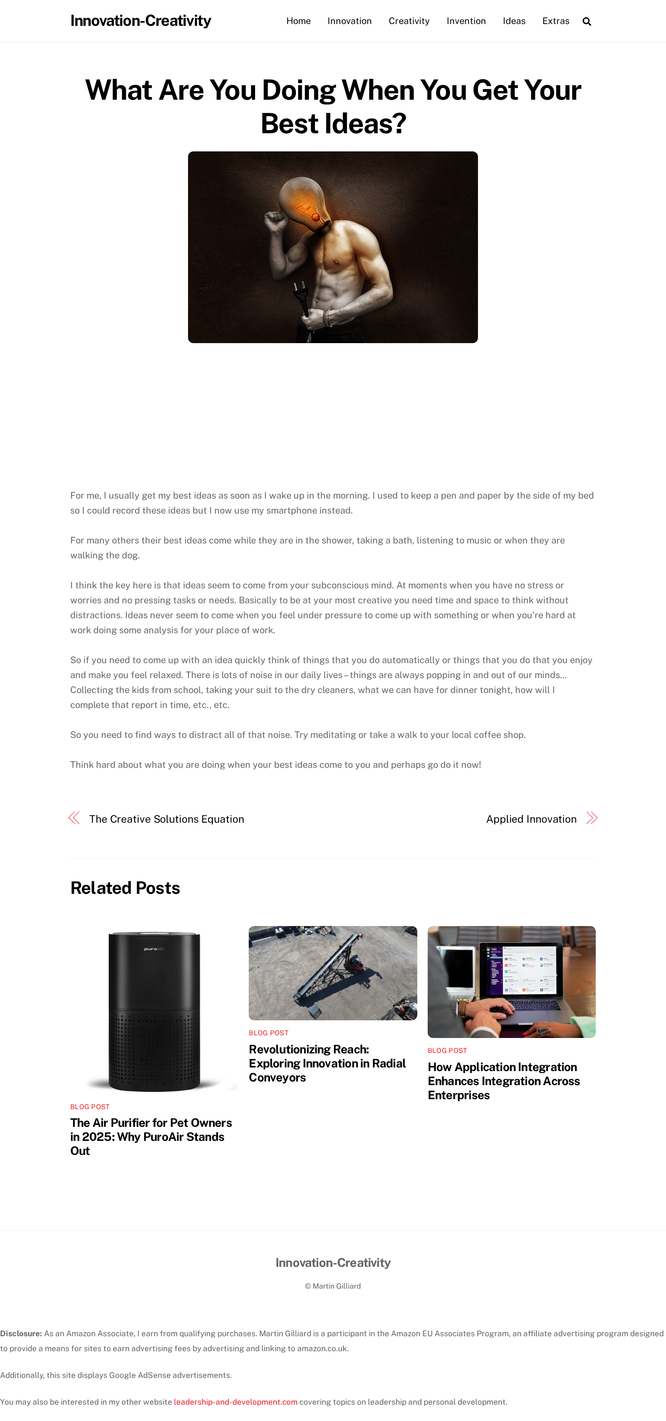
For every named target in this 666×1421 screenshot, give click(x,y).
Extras (555, 20)
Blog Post (90, 1107)
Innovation (350, 20)
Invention (466, 20)
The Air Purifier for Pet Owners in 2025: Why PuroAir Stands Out (151, 1136)
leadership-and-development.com (236, 1401)
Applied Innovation (531, 819)
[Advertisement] (333, 420)
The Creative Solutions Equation (166, 819)
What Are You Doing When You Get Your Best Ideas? (333, 106)
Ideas (514, 20)
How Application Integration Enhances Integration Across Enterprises (504, 1081)
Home (298, 20)
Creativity (409, 20)
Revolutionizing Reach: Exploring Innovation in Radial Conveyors (327, 1063)
